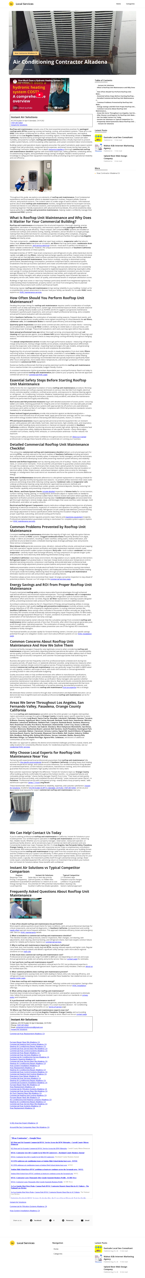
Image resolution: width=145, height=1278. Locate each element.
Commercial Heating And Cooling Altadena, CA (28, 1044)
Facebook (38, 1220)
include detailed (48, 491)
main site (27, 951)
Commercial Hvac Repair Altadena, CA (24, 1053)
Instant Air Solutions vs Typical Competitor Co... (115, 119)
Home (118, 4)
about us (89, 966)
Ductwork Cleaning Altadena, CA (22, 1059)
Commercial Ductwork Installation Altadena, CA (28, 1082)
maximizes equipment (74, 517)
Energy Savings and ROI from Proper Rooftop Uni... (116, 107)
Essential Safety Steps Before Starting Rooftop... (116, 96)
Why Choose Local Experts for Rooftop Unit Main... (116, 115)
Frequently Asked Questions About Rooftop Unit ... (116, 122)
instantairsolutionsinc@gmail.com (29, 1027)
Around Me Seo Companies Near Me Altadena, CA (29, 1127)
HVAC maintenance (28, 932)
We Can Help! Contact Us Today (109, 117)
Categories (130, 4)
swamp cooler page (17, 978)
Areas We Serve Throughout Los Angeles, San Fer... (116, 113)
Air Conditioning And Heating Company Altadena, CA (30, 1099)
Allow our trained (79, 437)
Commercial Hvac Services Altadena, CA (25, 1055)
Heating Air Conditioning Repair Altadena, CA (28, 1046)
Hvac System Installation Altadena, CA (25, 1065)
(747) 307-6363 (17, 123)
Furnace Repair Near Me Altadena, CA (25, 1042)
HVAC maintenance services (31, 292)
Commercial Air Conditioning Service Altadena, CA (29, 1057)
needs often (14, 930)
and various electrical (41, 245)
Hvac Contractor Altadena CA (26, 53)
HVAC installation (79, 985)
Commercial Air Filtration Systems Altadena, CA (28, 1089)
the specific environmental (30, 762)
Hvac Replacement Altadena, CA (22, 1068)
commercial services (53, 942)
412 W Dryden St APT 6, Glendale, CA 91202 (46, 788)
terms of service (55, 1007)
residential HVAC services (20, 747)
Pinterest (69, 1220)
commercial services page (60, 579)
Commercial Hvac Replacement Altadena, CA (27, 1033)
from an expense (69, 687)
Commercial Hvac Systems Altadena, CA (25, 1106)
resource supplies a (56, 149)
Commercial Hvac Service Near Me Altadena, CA (28, 1048)
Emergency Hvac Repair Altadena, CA (24, 1076)
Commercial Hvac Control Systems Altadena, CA (28, 1051)
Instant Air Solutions (19, 125)
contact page (72, 959)
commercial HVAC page (38, 374)
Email (87, 1220)
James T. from (34, 782)
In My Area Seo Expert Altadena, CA (24, 1123)
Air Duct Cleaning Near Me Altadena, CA (26, 1093)
